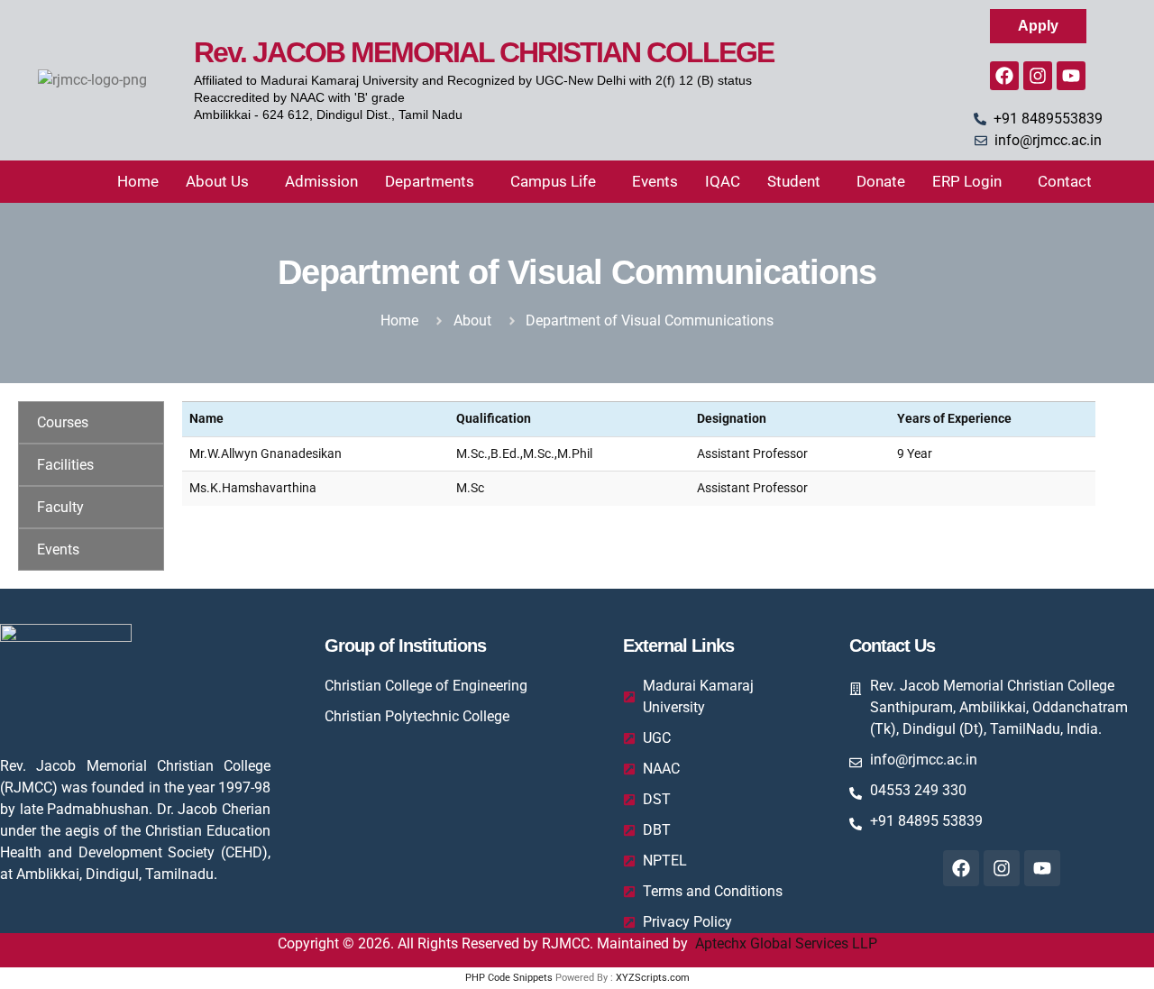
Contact (1065, 181)
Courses (62, 422)
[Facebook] (1004, 75)
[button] (221, 181)
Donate (880, 181)
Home (138, 181)
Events (655, 181)
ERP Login (967, 181)
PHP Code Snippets (509, 978)
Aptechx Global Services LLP (786, 943)
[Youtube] (1071, 75)
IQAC (722, 181)
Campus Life (553, 181)
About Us (217, 181)
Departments (429, 181)
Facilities (65, 464)
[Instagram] (1037, 75)
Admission (321, 181)
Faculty (60, 507)
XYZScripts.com (653, 978)
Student (793, 181)
